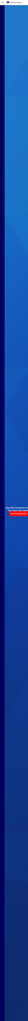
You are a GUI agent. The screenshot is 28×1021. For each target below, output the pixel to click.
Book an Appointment (14, 514)
